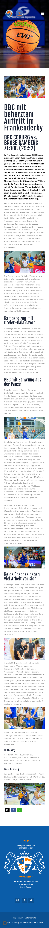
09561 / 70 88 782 (26, 848)
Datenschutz (30, 918)
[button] (7, 810)
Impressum (18, 918)
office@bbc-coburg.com (26, 846)
